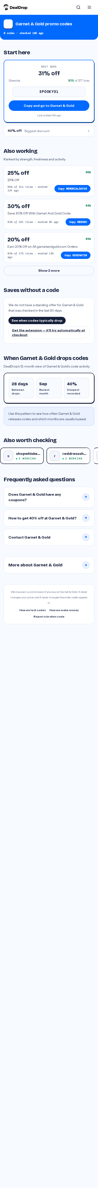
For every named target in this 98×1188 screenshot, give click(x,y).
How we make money (64, 610)
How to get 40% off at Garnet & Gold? (47, 518)
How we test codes (32, 610)
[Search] (78, 7)
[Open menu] (89, 7)
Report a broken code (49, 616)
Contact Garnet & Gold (47, 537)
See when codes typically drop (37, 320)
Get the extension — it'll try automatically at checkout (48, 332)
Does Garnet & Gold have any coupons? (47, 497)
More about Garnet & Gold (47, 565)
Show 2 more (49, 270)
